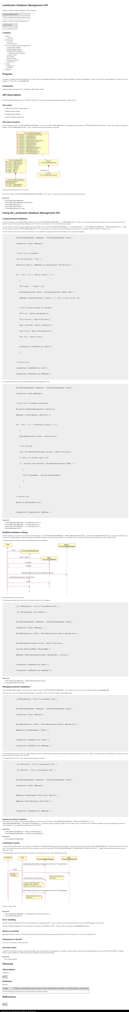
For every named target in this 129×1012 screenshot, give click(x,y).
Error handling (10, 56)
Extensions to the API (12, 60)
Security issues (11, 62)
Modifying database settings (14, 49)
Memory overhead (11, 58)
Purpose (7, 36)
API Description (9, 40)
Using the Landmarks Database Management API (17, 45)
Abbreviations (10, 66)
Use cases (10, 42)
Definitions (9, 67)
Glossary (7, 64)
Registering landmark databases (17, 53)
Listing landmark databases (14, 47)
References (8, 69)
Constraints (10, 38)
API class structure (12, 43)
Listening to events (12, 55)
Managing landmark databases (15, 51)
